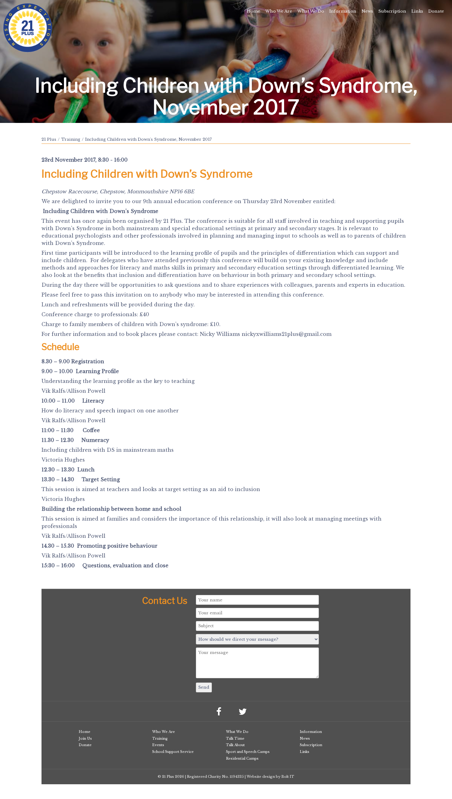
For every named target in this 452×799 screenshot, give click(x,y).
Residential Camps (242, 758)
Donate (436, 11)
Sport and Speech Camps (248, 752)
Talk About (235, 745)
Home (253, 11)
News (367, 11)
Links (417, 11)
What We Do (310, 11)
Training (70, 139)
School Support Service (173, 752)
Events (158, 745)
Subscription (392, 11)
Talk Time (235, 738)
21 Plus (49, 139)
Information (342, 11)
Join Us (85, 738)
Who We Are (278, 11)
